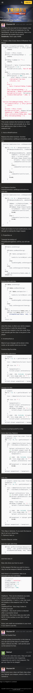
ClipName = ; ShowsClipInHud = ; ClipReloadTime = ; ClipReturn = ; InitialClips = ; (12, 584)
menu (2, 2)
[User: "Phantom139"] (3, 25)
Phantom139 (10, 24)
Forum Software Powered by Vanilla (16, 690)
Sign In (28, 2)
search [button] (22, 2)
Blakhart (9, 652)
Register (7, 681)
